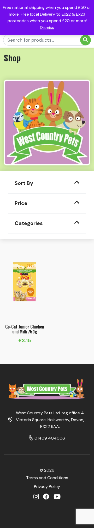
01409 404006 (49, 438)
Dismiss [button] (47, 27)
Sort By (24, 183)
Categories (29, 223)
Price (21, 203)
